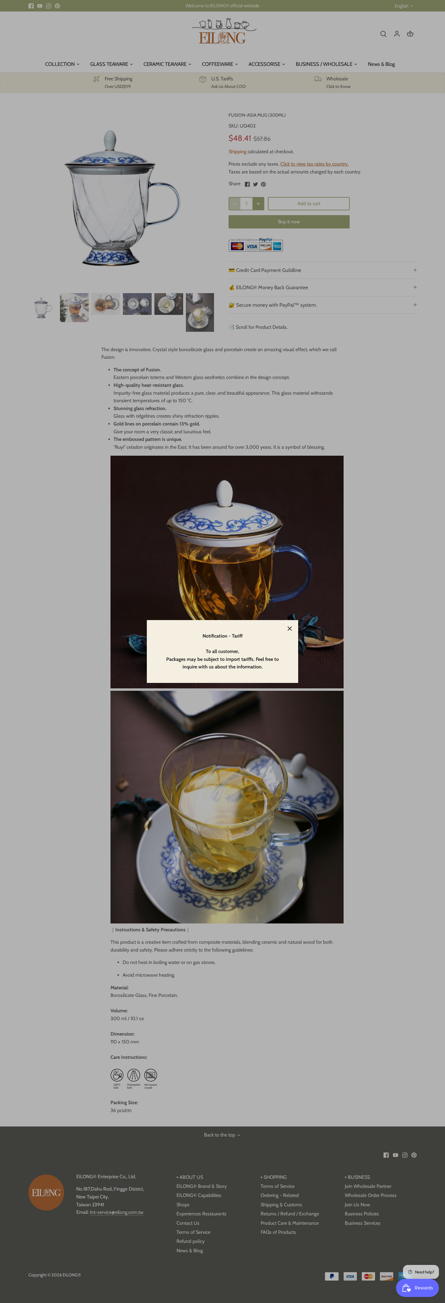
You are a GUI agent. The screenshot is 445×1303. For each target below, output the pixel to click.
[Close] (289, 628)
